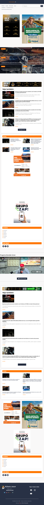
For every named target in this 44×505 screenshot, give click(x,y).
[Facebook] (3, 246)
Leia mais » (16, 98)
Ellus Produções (25, 503)
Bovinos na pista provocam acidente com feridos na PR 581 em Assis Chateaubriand (20, 303)
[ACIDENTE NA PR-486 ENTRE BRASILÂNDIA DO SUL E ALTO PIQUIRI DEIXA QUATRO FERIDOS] (22, 60)
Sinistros (3, 48)
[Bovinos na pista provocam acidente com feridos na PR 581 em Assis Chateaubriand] (22, 51)
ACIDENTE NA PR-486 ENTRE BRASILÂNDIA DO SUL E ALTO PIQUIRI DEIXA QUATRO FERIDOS (28, 101)
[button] (22, 130)
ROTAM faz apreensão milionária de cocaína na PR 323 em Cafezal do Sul (36, 148)
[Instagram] (5, 246)
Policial (3, 66)
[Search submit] (42, 6)
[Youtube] (8, 246)
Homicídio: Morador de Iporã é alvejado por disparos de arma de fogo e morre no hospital (15, 149)
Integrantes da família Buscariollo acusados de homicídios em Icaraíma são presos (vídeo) (28, 110)
